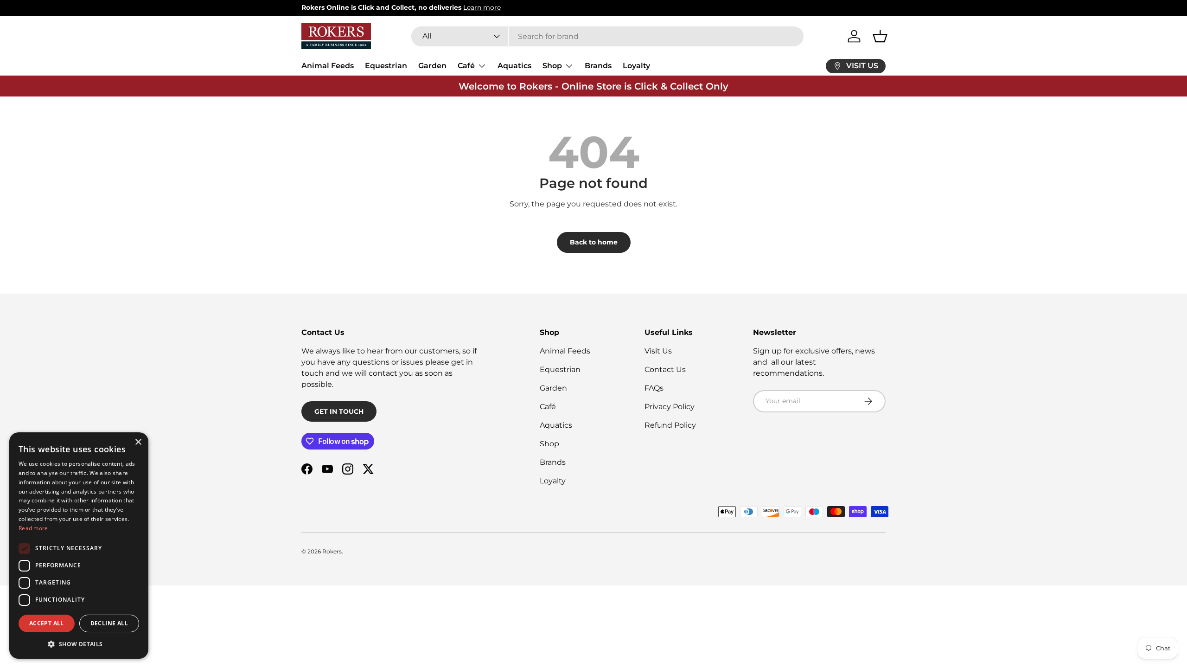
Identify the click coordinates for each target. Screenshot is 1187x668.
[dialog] (78, 545)
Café (466, 65)
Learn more (482, 7)
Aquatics (514, 65)
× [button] (137, 442)
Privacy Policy (670, 406)
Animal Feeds (327, 65)
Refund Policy (670, 425)
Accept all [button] (46, 623)
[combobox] (607, 36)
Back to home (594, 242)
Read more (33, 528)
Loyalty (636, 65)
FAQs (654, 388)
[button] (880, 36)
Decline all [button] (109, 623)
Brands (598, 65)
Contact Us (665, 369)
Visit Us (658, 351)
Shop (552, 65)
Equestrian (386, 65)
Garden (432, 65)
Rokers (332, 551)
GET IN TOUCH (339, 411)
